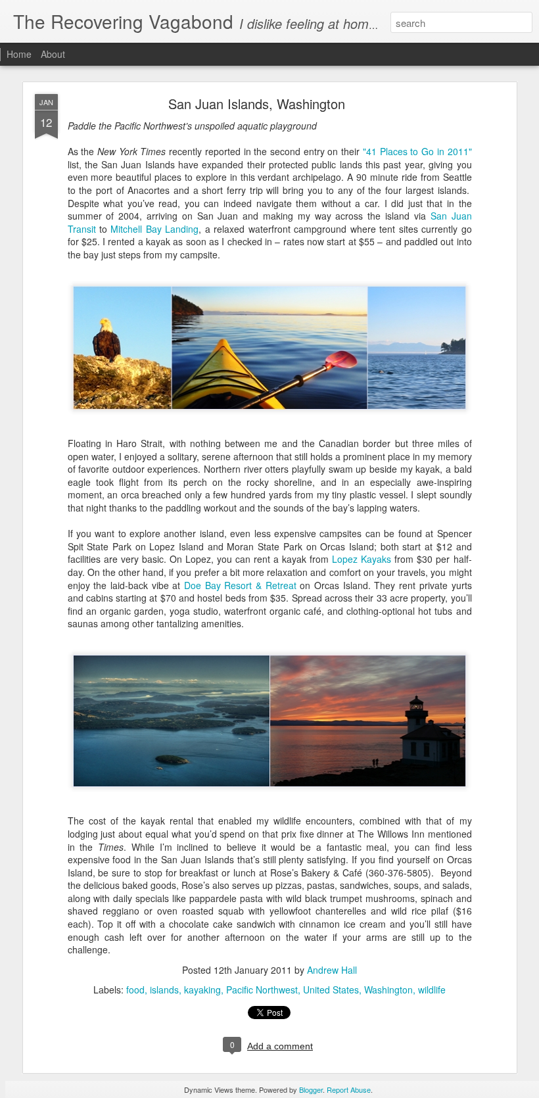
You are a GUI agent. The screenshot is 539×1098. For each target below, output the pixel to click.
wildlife (432, 989)
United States (331, 989)
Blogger (311, 1089)
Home (19, 53)
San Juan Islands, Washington (256, 103)
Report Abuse (349, 1089)
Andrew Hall (332, 969)
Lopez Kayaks (361, 558)
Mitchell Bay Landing (154, 228)
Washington (388, 989)
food (135, 989)
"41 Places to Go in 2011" (417, 151)
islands (164, 989)
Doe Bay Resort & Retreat (240, 585)
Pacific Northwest (262, 989)
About (53, 53)
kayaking (202, 989)
